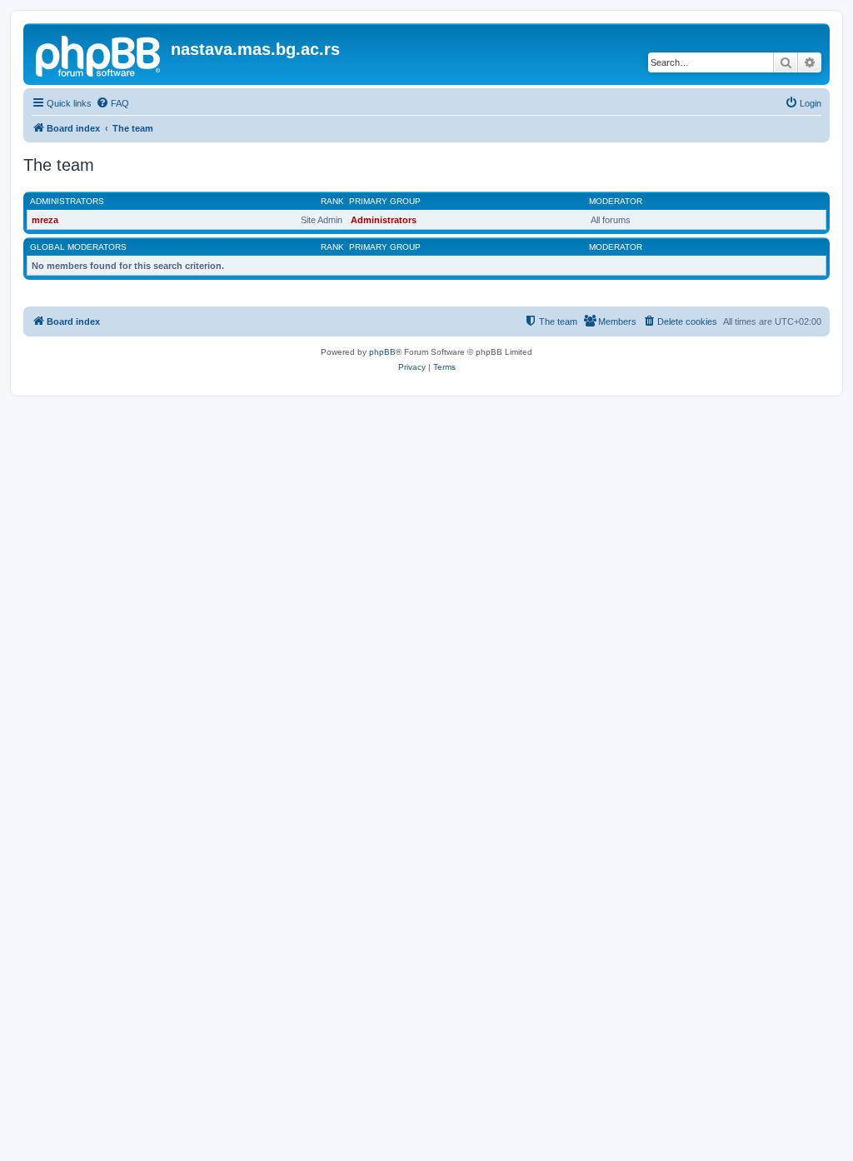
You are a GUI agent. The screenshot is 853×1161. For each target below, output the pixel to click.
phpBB (382, 351)
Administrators (67, 201)
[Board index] (99, 54)
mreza (45, 220)
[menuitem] (112, 103)
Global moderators (78, 247)
